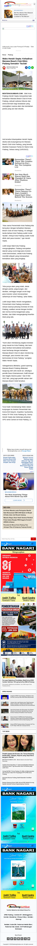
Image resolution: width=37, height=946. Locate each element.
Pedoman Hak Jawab (12, 927)
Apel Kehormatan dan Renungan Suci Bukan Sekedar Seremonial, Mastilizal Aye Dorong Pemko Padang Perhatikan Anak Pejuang (22, 711)
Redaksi (6, 924)
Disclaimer (12, 917)
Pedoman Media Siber (24, 924)
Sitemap (18, 919)
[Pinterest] (15, 938)
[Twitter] (11, 938)
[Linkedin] (21, 938)
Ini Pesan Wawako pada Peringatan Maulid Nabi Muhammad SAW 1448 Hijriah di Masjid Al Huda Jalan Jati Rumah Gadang (18, 513)
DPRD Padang (8, 915)
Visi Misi (30, 917)
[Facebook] (8, 938)
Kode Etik (13, 924)
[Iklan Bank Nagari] (18, 842)
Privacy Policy (22, 917)
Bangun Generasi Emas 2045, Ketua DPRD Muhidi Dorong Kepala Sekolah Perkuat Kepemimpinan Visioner (18, 783)
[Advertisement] (18, 123)
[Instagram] (18, 938)
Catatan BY (18, 915)
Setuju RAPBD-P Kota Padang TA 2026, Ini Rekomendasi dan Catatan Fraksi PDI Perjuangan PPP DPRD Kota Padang (18, 773)
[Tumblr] (25, 938)
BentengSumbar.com (17, 944)
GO (33, 539)
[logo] (18, 908)
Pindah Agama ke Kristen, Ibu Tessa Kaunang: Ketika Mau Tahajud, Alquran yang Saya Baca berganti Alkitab (18, 755)
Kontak (6, 917)
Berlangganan (27, 915)
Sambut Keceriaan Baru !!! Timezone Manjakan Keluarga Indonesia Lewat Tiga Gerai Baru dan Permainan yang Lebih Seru (18, 766)
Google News (26, 451)
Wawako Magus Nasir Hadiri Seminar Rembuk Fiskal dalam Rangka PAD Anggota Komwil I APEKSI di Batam (18, 520)
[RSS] (28, 938)
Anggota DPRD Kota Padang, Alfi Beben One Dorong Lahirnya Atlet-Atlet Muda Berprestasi (22, 696)
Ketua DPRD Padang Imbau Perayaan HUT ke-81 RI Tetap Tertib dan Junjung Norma (22, 725)
